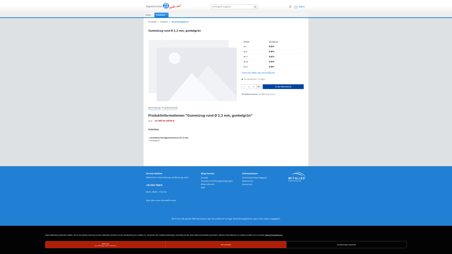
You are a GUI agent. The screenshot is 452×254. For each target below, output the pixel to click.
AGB (203, 187)
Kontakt (204, 177)
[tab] (154, 108)
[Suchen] (255, 6)
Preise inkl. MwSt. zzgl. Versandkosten (258, 72)
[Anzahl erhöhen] (253, 86)
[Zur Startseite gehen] (163, 6)
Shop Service (207, 173)
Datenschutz (247, 181)
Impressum (247, 184)
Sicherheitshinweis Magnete (254, 177)
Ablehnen (105, 244)
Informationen (250, 173)
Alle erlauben (226, 245)
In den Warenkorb (283, 86)
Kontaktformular (168, 200)
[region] (192, 70)
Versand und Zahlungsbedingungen (217, 181)
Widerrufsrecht (207, 184)
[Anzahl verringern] (244, 86)
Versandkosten (218, 218)
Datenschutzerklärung (273, 235)
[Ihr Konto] (290, 6)
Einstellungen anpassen (346, 245)
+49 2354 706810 (154, 185)
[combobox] (231, 6)
